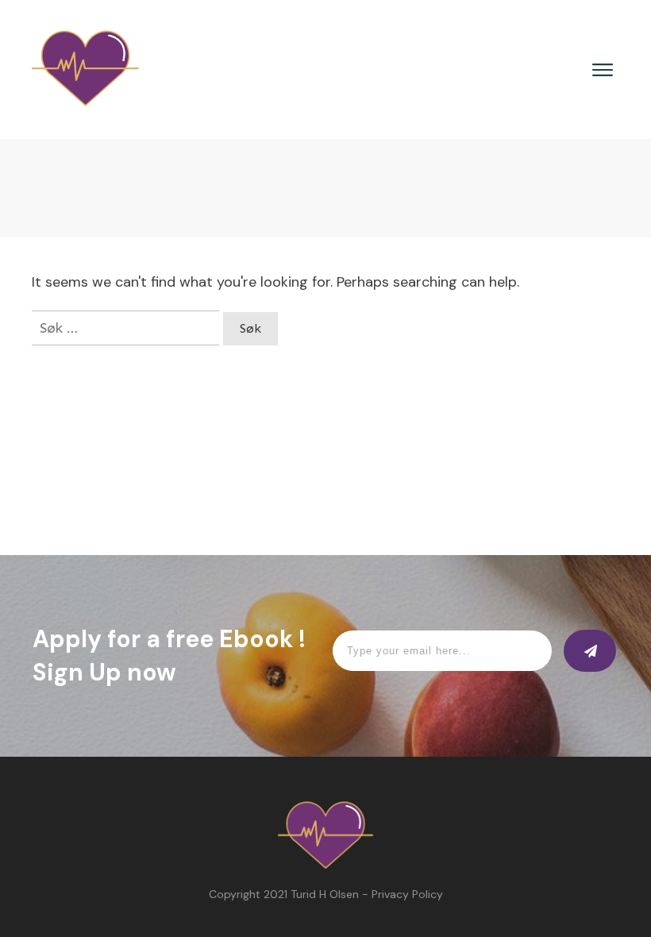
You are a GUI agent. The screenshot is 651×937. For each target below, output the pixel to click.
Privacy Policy (407, 894)
